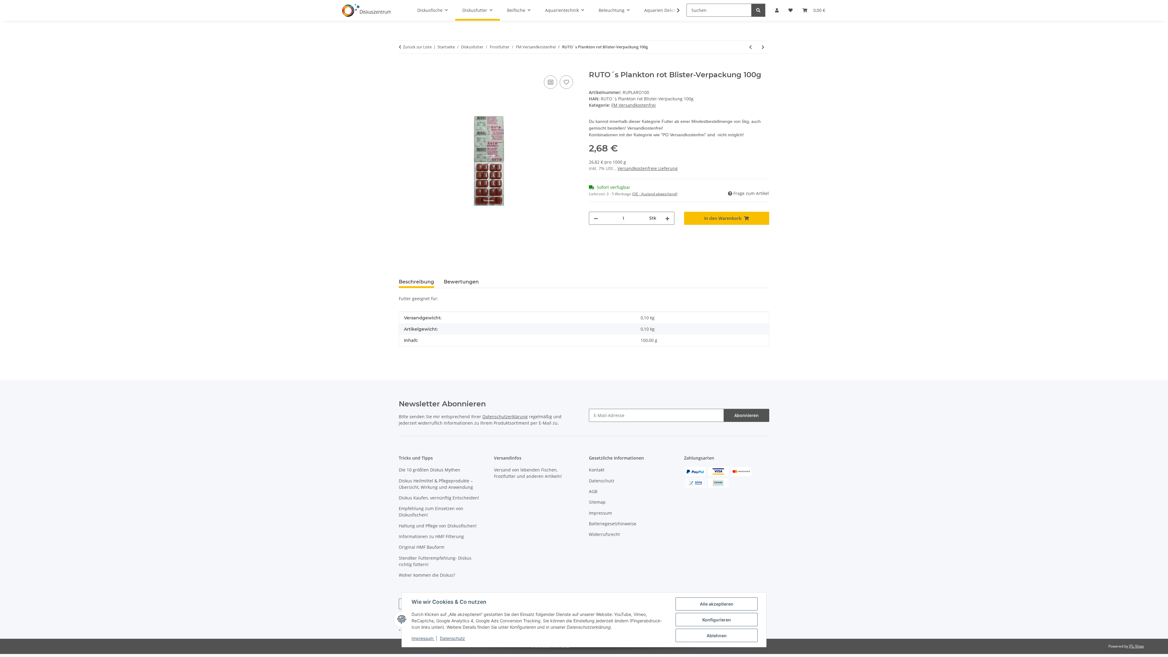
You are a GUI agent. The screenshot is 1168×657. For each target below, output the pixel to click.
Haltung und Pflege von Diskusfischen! (438, 526)
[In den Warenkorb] (403, 67)
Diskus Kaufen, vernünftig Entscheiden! (439, 498)
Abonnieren (746, 415)
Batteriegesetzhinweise (612, 524)
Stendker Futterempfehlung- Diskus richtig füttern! (435, 561)
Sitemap (597, 502)
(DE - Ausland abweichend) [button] (654, 193)
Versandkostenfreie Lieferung (647, 168)
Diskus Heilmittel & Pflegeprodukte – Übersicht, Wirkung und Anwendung (436, 484)
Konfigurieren (716, 619)
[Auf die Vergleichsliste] (550, 82)
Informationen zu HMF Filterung (431, 536)
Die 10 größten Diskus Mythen (429, 470)
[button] (674, 10)
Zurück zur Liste (417, 47)
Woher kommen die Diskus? (427, 575)
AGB (593, 491)
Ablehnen (717, 635)
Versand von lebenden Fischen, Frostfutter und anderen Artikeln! (528, 473)
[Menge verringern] (596, 218)
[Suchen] (758, 10)
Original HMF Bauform (421, 547)
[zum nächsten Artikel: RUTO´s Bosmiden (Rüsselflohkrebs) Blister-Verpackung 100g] (763, 47)
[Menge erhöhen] (667, 218)
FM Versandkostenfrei (633, 105)
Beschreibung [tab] (416, 282)
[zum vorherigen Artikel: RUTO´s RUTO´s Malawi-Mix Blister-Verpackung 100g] (750, 47)
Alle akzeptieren (716, 604)
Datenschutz (452, 638)
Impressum (423, 638)
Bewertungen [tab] (461, 282)
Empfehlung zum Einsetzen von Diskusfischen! (431, 512)
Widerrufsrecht (604, 534)
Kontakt (596, 470)
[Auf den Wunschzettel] (566, 82)
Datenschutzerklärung (505, 416)
